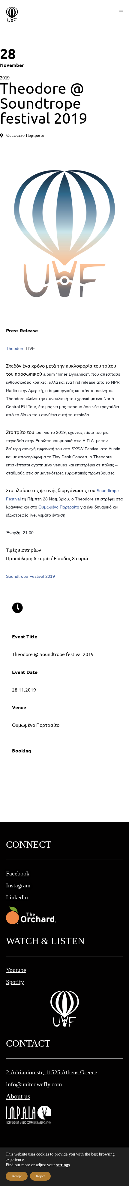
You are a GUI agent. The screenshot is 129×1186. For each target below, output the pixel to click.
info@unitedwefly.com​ (34, 1084)
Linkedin (17, 897)
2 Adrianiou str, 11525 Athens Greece (51, 1072)
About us (18, 1096)
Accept (17, 1176)
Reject (40, 1176)
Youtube (16, 970)
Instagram (18, 885)
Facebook (17, 873)
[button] (22, 135)
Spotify (15, 981)
